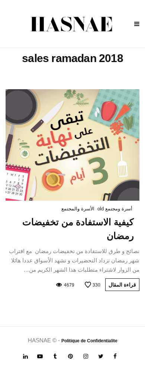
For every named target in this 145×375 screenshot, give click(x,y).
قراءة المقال (122, 285)
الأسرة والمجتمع (77, 208)
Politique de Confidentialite (89, 340)
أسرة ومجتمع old (114, 208)
